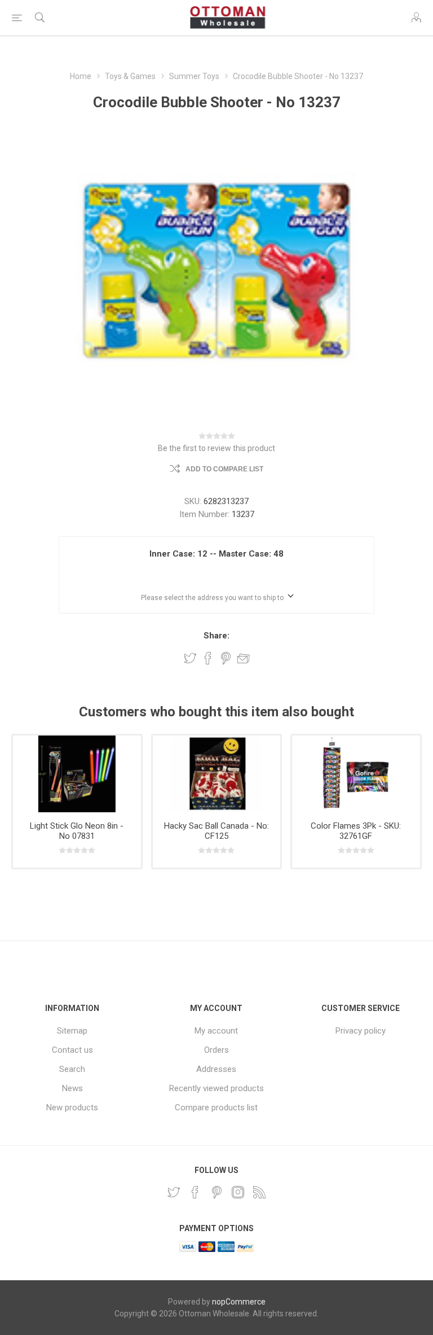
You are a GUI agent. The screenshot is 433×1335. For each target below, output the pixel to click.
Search (72, 1069)
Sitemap (72, 1031)
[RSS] (259, 1192)
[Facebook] (195, 1192)
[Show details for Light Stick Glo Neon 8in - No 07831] (77, 774)
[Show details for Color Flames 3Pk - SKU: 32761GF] (356, 774)
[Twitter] (174, 1192)
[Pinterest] (216, 1192)
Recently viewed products (216, 1088)
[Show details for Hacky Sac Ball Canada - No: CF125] (217, 774)
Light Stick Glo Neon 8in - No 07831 (76, 831)
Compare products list (216, 1107)
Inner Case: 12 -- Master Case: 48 (216, 554)
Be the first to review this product (216, 448)
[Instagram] (238, 1192)
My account (216, 1031)
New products (72, 1107)
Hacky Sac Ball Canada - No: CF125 (216, 831)
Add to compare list (224, 469)
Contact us (72, 1050)
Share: (216, 636)
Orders (216, 1050)
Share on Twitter (190, 658)
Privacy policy (360, 1031)
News (72, 1088)
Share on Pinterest (226, 658)
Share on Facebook (208, 658)
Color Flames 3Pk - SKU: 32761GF (356, 831)
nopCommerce (239, 1301)
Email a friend (243, 658)
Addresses (216, 1069)
